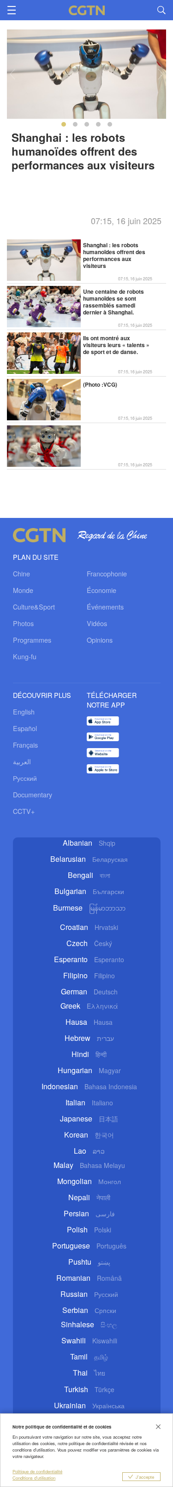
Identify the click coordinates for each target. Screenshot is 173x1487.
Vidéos (97, 623)
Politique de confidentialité (37, 1471)
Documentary (32, 794)
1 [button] (63, 124)
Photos (23, 623)
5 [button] (109, 124)
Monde (23, 590)
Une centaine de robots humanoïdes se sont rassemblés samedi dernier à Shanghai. (113, 302)
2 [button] (75, 124)
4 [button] (98, 124)
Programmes (32, 640)
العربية (22, 761)
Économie (101, 590)
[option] (86, 129)
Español (25, 728)
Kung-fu (24, 656)
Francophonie (107, 573)
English (24, 711)
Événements (105, 606)
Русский (25, 778)
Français (25, 744)
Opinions (100, 640)
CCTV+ (24, 811)
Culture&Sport (34, 606)
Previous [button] (12, 74)
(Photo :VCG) (100, 385)
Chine (21, 573)
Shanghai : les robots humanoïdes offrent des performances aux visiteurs (114, 256)
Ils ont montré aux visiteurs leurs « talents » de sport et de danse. (116, 345)
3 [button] (86, 124)
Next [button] (160, 74)
